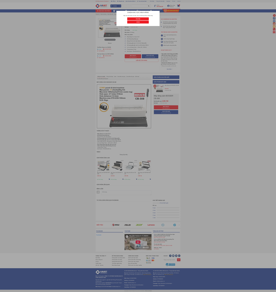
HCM (138, 22)
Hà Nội (138, 19)
